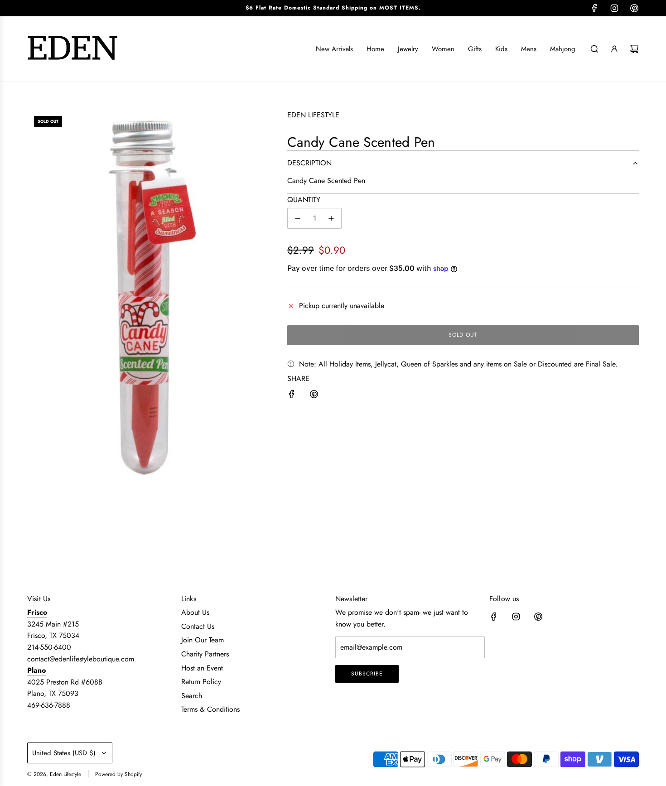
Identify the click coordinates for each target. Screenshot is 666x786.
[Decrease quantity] (298, 218)
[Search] (594, 49)
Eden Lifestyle (313, 115)
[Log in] (614, 49)
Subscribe (367, 674)
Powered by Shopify (118, 774)
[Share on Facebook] (292, 396)
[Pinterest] (634, 8)
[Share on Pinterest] (314, 396)
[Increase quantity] (331, 218)
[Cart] (634, 49)
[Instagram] (614, 8)
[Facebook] (594, 8)
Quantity (303, 199)
